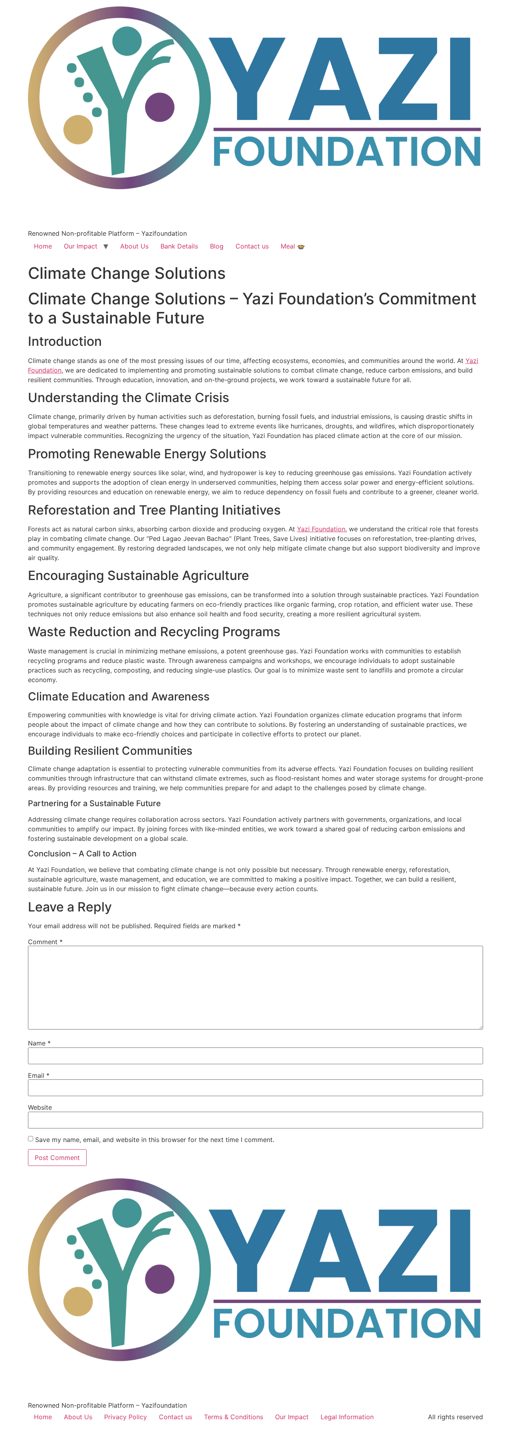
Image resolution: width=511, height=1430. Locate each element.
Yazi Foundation (321, 529)
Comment (45, 942)
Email (39, 1075)
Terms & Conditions (233, 1417)
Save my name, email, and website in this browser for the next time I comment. (154, 1139)
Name (39, 1043)
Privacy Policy (125, 1417)
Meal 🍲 (293, 246)
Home (43, 246)
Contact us (252, 246)
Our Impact (80, 246)
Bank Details (179, 246)
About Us (134, 246)
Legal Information (347, 1417)
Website (40, 1107)
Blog (217, 246)
